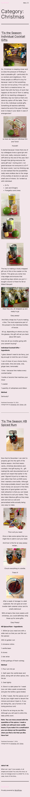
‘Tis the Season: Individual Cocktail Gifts (13, 36)
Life (25, 404)
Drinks (21, 404)
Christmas (13, 404)
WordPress (18, 790)
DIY (18, 404)
